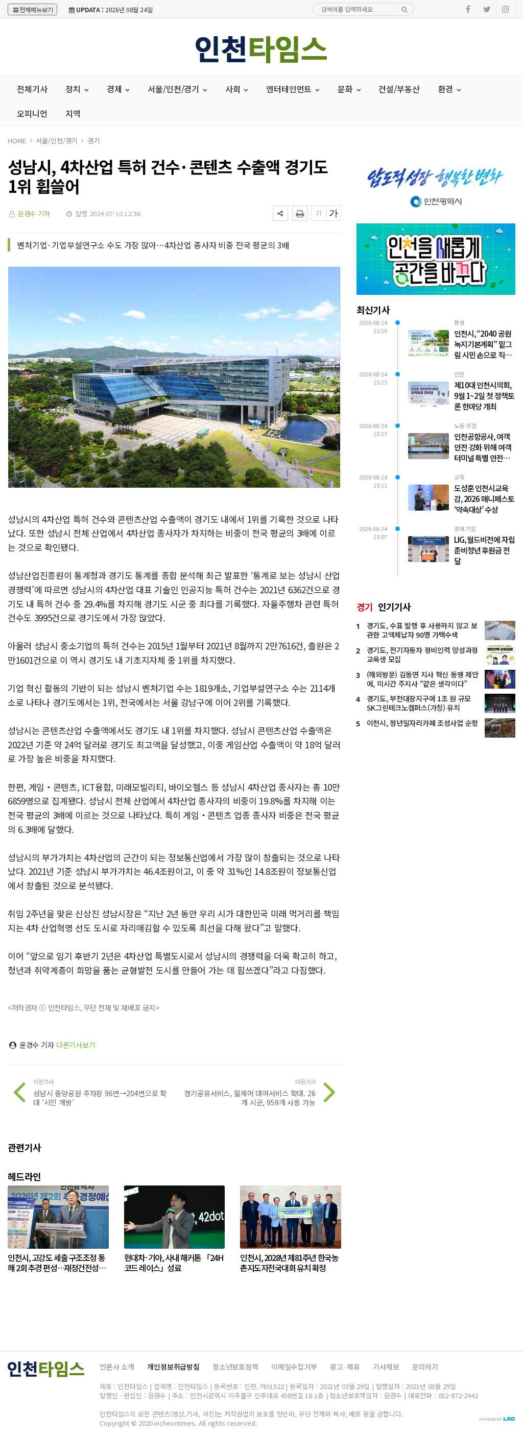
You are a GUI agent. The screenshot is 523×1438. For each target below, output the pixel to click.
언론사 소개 (117, 1366)
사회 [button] (234, 89)
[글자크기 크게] (333, 213)
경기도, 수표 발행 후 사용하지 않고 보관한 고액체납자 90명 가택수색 (422, 630)
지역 (73, 113)
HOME (17, 140)
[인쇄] (299, 213)
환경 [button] (447, 89)
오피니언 (32, 113)
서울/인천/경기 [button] (174, 89)
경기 (93, 140)
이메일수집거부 (294, 1366)
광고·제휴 (345, 1366)
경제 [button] (115, 89)
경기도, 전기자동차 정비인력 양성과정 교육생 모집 (422, 654)
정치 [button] (74, 89)
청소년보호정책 (235, 1366)
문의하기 (425, 1366)
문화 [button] (346, 89)
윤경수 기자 (34, 213)
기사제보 (386, 1366)
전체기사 (32, 89)
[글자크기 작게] (318, 213)
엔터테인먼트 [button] (290, 89)
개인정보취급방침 (173, 1366)
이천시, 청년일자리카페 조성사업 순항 (422, 723)
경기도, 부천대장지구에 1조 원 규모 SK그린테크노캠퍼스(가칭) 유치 (419, 703)
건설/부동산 (398, 89)
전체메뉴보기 (36, 9)
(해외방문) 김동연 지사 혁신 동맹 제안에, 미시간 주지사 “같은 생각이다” (423, 679)
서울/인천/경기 (56, 140)
